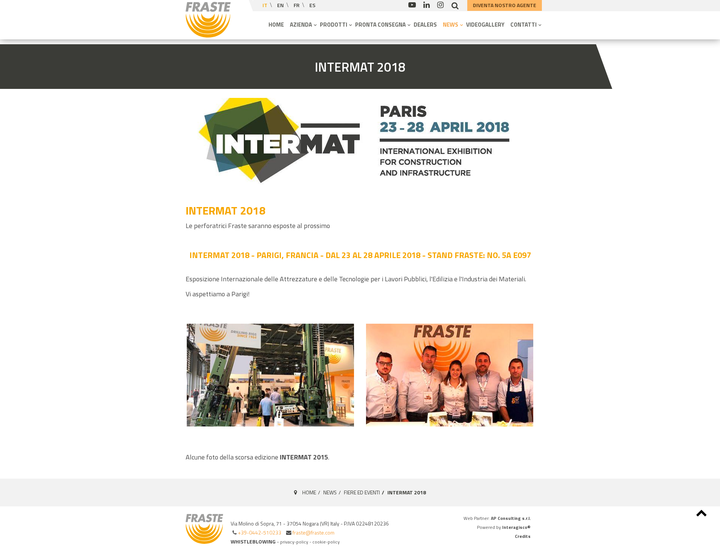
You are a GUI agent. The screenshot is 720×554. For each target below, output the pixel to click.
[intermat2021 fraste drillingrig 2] (450, 375)
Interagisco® (516, 527)
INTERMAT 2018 (360, 67)
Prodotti (334, 24)
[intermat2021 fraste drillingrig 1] (271, 375)
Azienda (301, 24)
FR (297, 5)
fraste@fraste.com (313, 532)
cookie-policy (326, 541)
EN (281, 5)
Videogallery (485, 24)
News (451, 24)
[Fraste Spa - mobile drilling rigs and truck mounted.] (208, 20)
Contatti (524, 24)
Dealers (425, 24)
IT (265, 5)
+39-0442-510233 (259, 532)
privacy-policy (294, 541)
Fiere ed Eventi (362, 492)
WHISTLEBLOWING (253, 541)
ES (312, 5)
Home (276, 24)
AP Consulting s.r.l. (511, 518)
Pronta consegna (381, 24)
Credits (523, 536)
